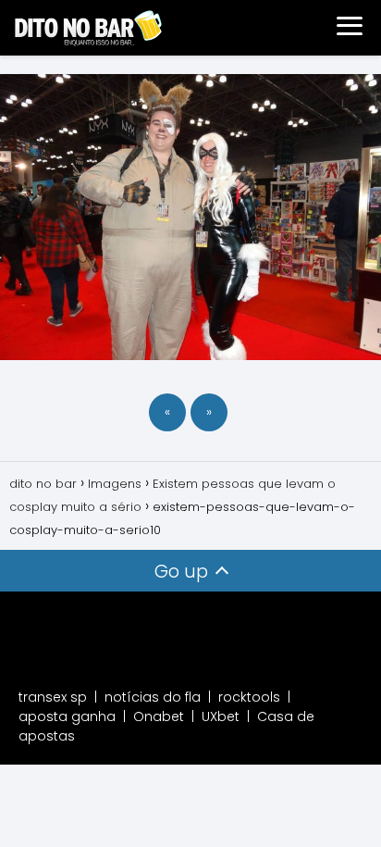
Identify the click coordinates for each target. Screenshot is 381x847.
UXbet (221, 716)
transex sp (52, 697)
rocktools (249, 697)
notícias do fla (152, 697)
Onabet (158, 716)
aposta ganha (67, 716)
